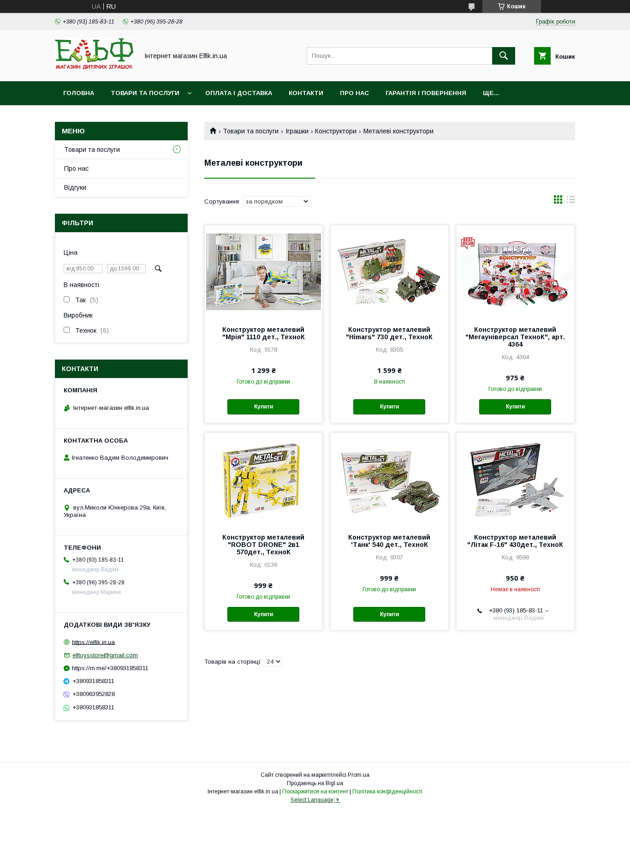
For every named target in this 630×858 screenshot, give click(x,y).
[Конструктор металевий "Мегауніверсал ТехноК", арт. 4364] (515, 271)
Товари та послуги (145, 93)
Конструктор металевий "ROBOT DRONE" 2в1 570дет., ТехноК (263, 545)
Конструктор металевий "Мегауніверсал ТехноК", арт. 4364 (515, 337)
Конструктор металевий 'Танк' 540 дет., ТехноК (389, 541)
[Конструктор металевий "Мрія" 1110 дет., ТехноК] (263, 271)
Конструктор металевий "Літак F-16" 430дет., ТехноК (515, 541)
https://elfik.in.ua (93, 641)
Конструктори (336, 131)
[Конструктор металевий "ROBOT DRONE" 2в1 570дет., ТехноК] (263, 479)
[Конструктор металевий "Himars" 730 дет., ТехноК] (389, 271)
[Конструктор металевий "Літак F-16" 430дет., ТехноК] (515, 479)
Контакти (306, 93)
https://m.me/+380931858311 (110, 668)
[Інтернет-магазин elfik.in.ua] (94, 69)
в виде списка (571, 201)
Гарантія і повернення (426, 93)
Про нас (354, 93)
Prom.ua (358, 775)
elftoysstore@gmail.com (105, 655)
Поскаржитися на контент (315, 791)
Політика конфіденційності (387, 791)
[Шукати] (503, 56)
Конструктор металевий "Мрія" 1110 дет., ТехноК (263, 333)
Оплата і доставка (238, 93)
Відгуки (75, 187)
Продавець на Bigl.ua (315, 783)
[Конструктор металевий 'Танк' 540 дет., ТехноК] (389, 479)
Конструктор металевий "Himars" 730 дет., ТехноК (389, 333)
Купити (263, 406)
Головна (78, 93)
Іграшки (297, 131)
